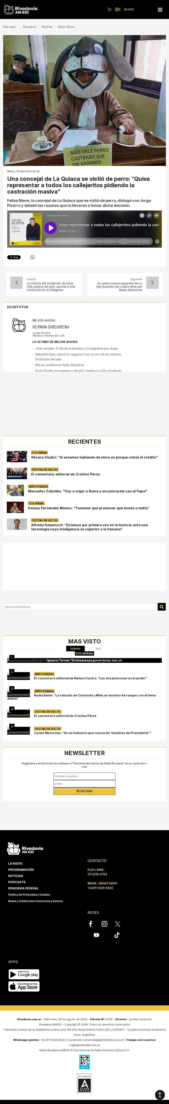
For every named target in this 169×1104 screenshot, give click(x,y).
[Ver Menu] (160, 9)
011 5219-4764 (97, 874)
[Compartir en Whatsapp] (33, 257)
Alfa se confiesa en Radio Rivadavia (59, 365)
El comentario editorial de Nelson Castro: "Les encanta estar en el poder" (90, 678)
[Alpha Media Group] (84, 1083)
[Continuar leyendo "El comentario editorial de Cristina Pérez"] (17, 473)
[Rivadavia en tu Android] (24, 974)
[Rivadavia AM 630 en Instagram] (106, 924)
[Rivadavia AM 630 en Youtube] (96, 935)
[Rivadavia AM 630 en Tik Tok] (117, 935)
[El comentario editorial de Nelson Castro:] (18, 676)
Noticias (15, 876)
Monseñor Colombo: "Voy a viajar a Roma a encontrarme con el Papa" (87, 491)
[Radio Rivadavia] (25, 848)
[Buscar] (162, 607)
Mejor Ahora (43, 320)
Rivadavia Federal (23, 888)
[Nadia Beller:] (18, 693)
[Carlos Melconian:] (18, 731)
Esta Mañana (39, 452)
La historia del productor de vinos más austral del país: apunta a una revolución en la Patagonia (51, 287)
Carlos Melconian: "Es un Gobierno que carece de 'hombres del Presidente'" (92, 733)
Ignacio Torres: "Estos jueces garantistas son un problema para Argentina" (84, 661)
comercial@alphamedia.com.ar (103, 1039)
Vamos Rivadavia (38, 486)
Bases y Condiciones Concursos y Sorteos (35, 901)
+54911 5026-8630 (100, 888)
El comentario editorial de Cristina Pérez (65, 474)
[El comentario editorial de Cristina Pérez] (18, 713)
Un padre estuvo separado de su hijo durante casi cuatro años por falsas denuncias (119, 287)
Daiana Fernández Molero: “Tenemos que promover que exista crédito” (89, 508)
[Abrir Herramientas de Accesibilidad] (160, 1095)
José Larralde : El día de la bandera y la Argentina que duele (76, 348)
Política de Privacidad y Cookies (29, 894)
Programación (21, 869)
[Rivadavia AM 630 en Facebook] (93, 924)
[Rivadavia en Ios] (24, 986)
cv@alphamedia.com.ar (84, 1045)
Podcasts (17, 882)
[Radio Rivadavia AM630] (20, 9)
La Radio (15, 863)
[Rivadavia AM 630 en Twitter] (120, 924)
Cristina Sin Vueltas (45, 469)
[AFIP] (84, 1062)
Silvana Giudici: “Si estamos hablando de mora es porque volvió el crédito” (94, 457)
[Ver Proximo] (152, 283)
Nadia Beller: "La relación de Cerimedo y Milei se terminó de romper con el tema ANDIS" (81, 697)
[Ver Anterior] (16, 283)
